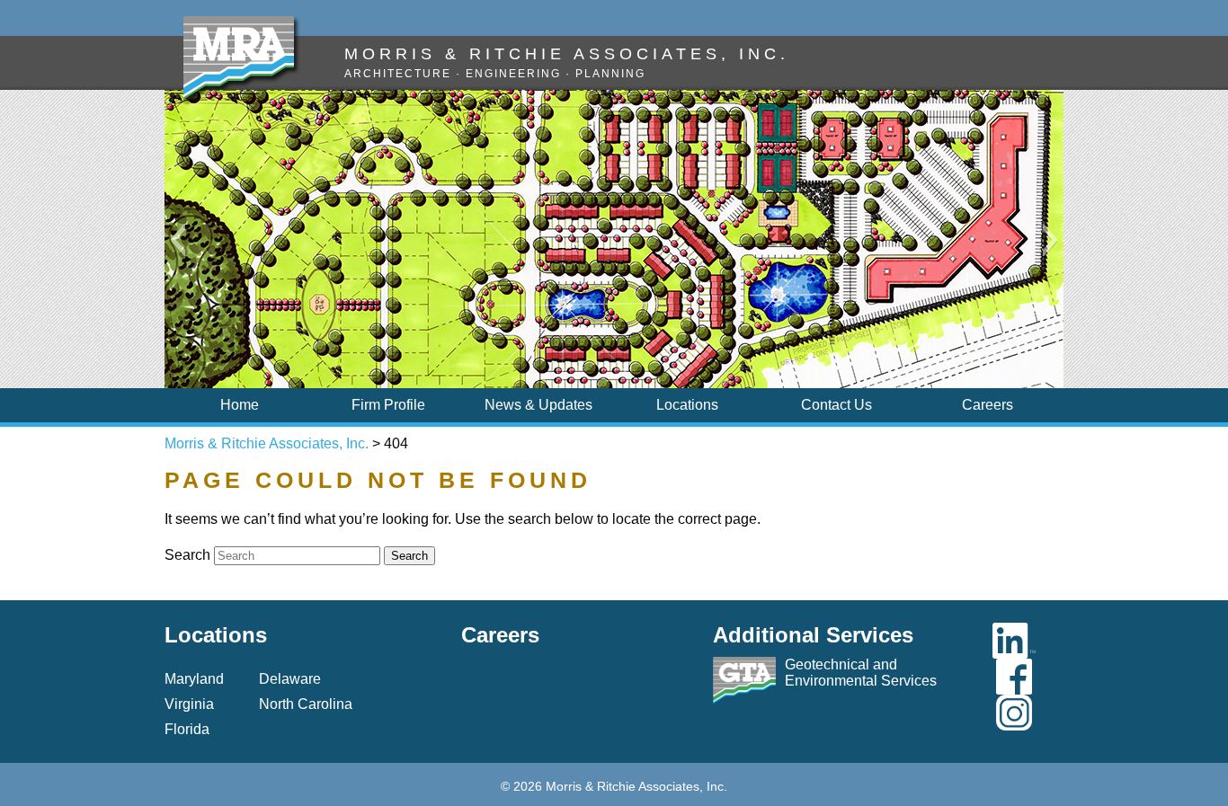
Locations (687, 404)
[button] (177, 240)
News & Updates (538, 404)
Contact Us (836, 404)
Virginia (189, 704)
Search (187, 554)
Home (239, 404)
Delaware (290, 678)
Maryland (194, 678)
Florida (187, 729)
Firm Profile (388, 404)
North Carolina (305, 704)
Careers (987, 404)
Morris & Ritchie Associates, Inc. (267, 443)
